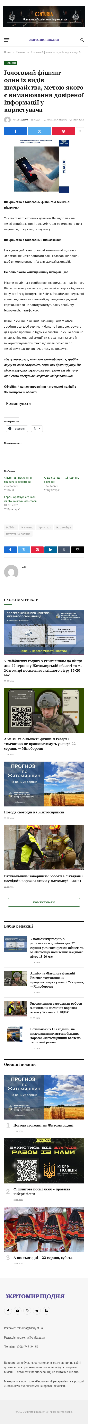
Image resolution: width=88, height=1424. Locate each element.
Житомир (27, 527)
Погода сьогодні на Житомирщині (34, 812)
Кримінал (44, 527)
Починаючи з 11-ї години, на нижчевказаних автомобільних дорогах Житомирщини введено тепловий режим (55, 1035)
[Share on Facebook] (15, 131)
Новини (11, 63)
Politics (11, 527)
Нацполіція (63, 527)
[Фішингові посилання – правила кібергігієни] (44, 1160)
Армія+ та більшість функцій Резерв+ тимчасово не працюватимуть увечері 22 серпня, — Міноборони (40, 744)
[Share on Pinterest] (63, 131)
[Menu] (6, 39)
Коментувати (44, 902)
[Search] (82, 39)
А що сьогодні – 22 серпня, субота (43, 1257)
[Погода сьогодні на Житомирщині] (44, 784)
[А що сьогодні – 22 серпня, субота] (44, 1229)
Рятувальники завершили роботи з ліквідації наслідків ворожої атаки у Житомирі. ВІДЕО (43, 878)
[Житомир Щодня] (44, 40)
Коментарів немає (57, 119)
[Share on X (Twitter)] (39, 131)
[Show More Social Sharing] (80, 131)
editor (24, 119)
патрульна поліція (18, 534)
